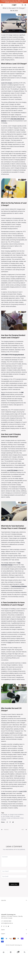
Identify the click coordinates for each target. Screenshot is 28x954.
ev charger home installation (16, 814)
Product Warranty (6, 942)
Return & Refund (5, 939)
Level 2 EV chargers (6, 83)
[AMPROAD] (14, 5)
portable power (15, 818)
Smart (22, 818)
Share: (3, 822)
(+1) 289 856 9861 (6, 921)
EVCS (9, 642)
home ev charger (5, 818)
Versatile (3, 819)
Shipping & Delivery (6, 937)
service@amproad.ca (7, 923)
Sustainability (4, 935)
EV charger (4, 814)
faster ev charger (15, 816)
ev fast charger (5, 816)
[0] (17, 952)
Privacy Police (5, 944)
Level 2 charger (18, 761)
